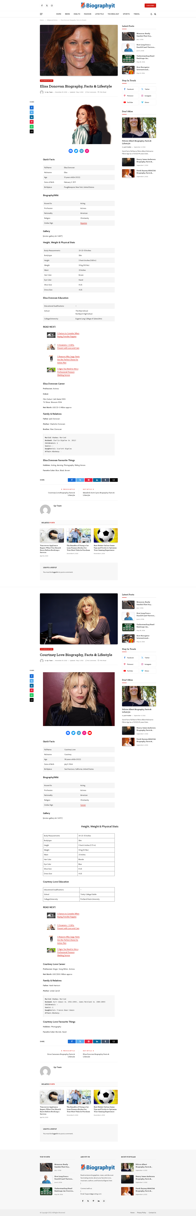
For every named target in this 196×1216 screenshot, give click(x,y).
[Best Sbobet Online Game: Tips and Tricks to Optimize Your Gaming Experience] (106, 535)
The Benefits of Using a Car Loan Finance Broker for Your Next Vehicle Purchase (78, 547)
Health (77, 14)
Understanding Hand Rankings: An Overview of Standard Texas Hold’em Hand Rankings (146, 57)
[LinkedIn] (32, 117)
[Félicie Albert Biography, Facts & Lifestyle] (139, 127)
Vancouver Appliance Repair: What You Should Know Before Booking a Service (50, 548)
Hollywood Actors (46, 80)
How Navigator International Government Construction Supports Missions (146, 68)
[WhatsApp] (32, 127)
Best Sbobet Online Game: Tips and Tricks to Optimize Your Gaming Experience (105, 547)
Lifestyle (99, 14)
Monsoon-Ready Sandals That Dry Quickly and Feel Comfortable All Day (145, 34)
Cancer (83, 805)
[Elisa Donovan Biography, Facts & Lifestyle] (79, 50)
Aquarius (83, 223)
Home (58, 14)
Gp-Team (50, 92)
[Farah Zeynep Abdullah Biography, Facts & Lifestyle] (128, 173)
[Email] (32, 131)
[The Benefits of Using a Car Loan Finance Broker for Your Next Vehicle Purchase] (79, 535)
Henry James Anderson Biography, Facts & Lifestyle (146, 160)
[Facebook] (32, 108)
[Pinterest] (32, 122)
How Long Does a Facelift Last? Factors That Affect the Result (146, 46)
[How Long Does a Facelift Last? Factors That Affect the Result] (128, 47)
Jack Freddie (127, 147)
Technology (113, 14)
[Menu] (41, 14)
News (67, 14)
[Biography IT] (98, 5)
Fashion (87, 14)
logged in (55, 572)
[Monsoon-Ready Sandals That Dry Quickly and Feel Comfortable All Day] (128, 36)
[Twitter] (32, 112)
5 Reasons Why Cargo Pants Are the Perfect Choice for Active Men (68, 359)
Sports (126, 14)
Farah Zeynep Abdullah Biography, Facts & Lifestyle (146, 172)
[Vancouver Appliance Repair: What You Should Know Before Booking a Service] (52, 535)
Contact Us (152, 1213)
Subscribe (150, 5)
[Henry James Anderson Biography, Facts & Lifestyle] (128, 162)
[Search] (155, 14)
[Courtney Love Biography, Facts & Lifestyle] (79, 618)
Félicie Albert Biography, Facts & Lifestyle (136, 142)
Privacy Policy (141, 1213)
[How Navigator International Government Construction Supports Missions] (128, 70)
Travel (137, 14)
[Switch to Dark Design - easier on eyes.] (151, 14)
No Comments (91, 92)
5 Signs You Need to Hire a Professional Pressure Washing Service (67, 372)
